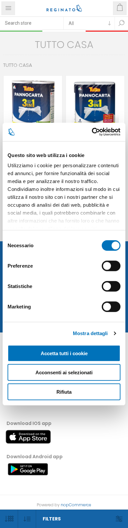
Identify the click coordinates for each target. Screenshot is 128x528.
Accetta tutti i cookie (64, 353)
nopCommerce (76, 505)
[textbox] (31, 23)
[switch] (111, 265)
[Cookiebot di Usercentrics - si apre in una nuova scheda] (92, 132)
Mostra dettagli (90, 333)
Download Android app (35, 456)
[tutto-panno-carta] (33, 105)
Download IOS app (29, 423)
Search (121, 23)
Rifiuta (64, 391)
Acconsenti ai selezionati (64, 372)
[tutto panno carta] (95, 105)
